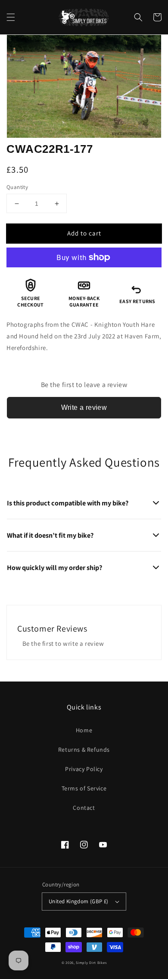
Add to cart (84, 233)
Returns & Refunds (84, 749)
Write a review (84, 407)
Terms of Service (84, 788)
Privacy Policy (84, 769)
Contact (84, 808)
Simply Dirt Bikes (91, 962)
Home (84, 730)
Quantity (17, 187)
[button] (10, 17)
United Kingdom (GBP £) (79, 901)
